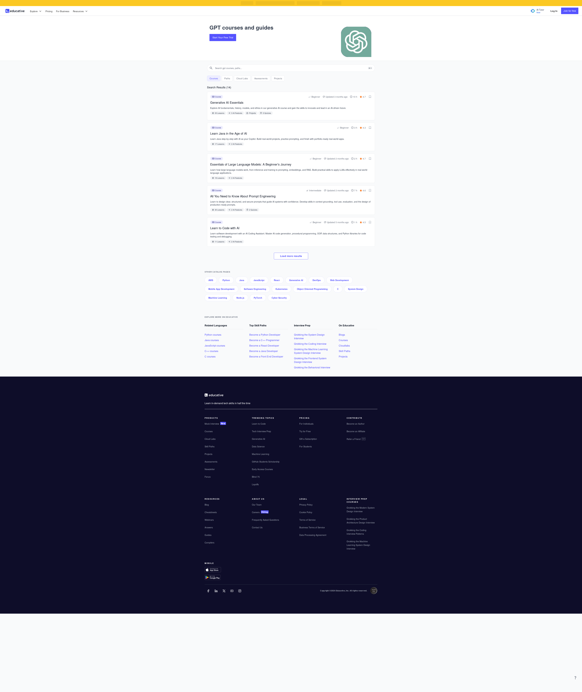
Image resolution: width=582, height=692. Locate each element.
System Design (355, 288)
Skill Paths (344, 351)
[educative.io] (15, 11)
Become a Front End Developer (266, 356)
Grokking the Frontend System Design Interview (310, 360)
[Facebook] (208, 593)
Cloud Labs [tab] (242, 78)
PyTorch (258, 297)
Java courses (212, 340)
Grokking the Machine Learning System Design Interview (311, 351)
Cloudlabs (344, 345)
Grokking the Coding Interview (310, 343)
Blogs (342, 334)
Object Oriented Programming (312, 288)
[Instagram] (240, 593)
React (277, 280)
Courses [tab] (214, 78)
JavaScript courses (215, 345)
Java (241, 280)
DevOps (317, 280)
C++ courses (211, 351)
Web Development (339, 280)
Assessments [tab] (261, 78)
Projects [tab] (278, 78)
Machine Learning (217, 297)
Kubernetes (282, 288)
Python (226, 280)
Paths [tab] (227, 78)
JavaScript (259, 280)
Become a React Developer (264, 345)
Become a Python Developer (264, 334)
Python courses (213, 334)
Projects (343, 356)
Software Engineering (255, 288)
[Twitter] (224, 593)
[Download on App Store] (219, 570)
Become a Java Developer (263, 351)
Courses (343, 340)
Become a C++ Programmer (264, 340)
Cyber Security (279, 297)
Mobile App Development (221, 288)
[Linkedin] (216, 593)
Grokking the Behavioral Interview (312, 367)
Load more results (291, 256)
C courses (210, 356)
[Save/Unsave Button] (370, 97)
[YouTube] (232, 593)
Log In (553, 10)
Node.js (240, 297)
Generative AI (296, 280)
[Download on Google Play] (219, 578)
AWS (210, 280)
